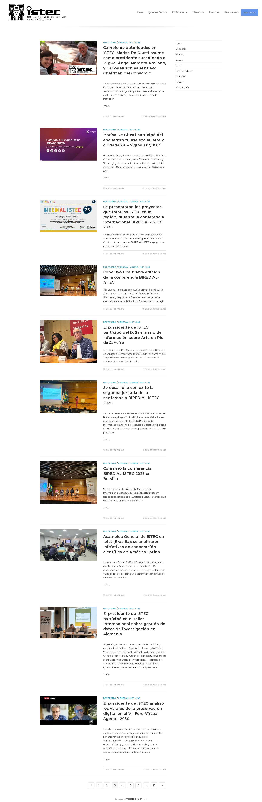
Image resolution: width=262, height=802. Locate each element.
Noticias (214, 12)
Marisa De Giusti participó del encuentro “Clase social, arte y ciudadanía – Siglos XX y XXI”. (133, 140)
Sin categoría (182, 87)
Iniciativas (178, 12)
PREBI (128, 799)
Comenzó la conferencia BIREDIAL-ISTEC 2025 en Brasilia (127, 473)
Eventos (179, 54)
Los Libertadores (184, 71)
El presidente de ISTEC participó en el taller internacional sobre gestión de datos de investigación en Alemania (134, 623)
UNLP (140, 799)
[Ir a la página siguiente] (162, 785)
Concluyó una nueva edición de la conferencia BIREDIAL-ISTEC (131, 277)
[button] (180, 12)
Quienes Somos (158, 12)
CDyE (178, 43)
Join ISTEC (249, 12)
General (123, 42)
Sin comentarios (115, 116)
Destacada (109, 42)
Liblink (134, 201)
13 (154, 785)
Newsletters (231, 12)
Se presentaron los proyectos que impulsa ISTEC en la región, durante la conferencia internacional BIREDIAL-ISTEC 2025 (133, 217)
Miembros (198, 12)
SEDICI (134, 799)
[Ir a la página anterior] (91, 785)
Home (139, 12)
